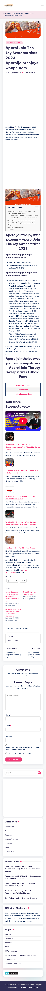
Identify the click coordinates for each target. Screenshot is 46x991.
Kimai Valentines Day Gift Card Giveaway (21, 548)
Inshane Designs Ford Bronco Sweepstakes (20, 955)
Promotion (8, 843)
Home (4, 13)
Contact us (9, 938)
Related (13, 229)
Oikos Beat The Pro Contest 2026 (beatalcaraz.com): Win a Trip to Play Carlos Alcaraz (22, 447)
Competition (9, 827)
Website (8, 736)
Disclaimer (8, 943)
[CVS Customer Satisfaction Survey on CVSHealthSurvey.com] (9, 488)
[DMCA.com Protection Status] (11, 973)
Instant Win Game (14, 42)
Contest (8, 831)
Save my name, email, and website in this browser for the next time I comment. (22, 749)
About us (8, 934)
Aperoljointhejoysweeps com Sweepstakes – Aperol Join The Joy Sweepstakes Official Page (22, 223)
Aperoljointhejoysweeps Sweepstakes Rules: (25, 215)
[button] (13, 640)
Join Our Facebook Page (23, 394)
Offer (11, 636)
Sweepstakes (10, 852)
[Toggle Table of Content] (35, 208)
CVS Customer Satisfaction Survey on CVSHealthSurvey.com (20, 497)
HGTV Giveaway (11, 951)
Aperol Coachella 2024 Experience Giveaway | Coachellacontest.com (12, 596)
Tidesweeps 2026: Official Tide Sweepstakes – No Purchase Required (22, 471)
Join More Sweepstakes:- (16, 227)
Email (8, 726)
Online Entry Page (23, 385)
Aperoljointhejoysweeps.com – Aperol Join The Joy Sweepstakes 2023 (22, 212)
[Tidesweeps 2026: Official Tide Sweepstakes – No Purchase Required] (9, 462)
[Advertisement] (23, 101)
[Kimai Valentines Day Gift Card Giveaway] (9, 540)
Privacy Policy (10, 959)
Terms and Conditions (13, 963)
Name (8, 715)
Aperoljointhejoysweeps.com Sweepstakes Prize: (25, 217)
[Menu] (42, 5)
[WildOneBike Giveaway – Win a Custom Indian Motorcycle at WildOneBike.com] (9, 514)
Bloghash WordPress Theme (26, 987)
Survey (7, 847)
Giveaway (8, 835)
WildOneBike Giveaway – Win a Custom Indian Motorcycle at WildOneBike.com (20, 523)
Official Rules (23, 389)
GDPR (7, 947)
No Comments (30, 72)
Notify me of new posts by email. (20, 753)
